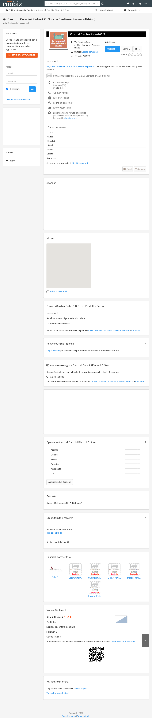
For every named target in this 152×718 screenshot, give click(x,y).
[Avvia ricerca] (102, 4)
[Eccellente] (140, 54)
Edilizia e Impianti (90, 52)
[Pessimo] (129, 54)
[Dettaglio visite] (145, 640)
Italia (90, 330)
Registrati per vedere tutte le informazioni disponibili (70, 66)
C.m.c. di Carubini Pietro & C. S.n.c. (90, 34)
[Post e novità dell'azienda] (145, 343)
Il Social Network (105, 10)
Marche (98, 330)
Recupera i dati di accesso (18, 99)
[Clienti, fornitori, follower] (145, 518)
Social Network (69, 716)
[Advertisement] (21, 126)
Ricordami (14, 89)
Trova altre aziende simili (57, 693)
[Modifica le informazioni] (137, 49)
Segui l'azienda (53, 350)
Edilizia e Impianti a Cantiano (22, 10)
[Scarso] (132, 54)
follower (110, 42)
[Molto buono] (137, 54)
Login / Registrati (138, 3)
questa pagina (80, 688)
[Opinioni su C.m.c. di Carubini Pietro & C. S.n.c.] (145, 442)
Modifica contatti (80, 163)
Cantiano (135, 330)
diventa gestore (71, 118)
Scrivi (125, 49)
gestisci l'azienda (54, 533)
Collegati (111, 49)
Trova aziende (83, 716)
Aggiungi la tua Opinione (59, 482)
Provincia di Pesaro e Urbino (117, 330)
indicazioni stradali (58, 291)
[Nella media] (135, 54)
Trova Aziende (134, 10)
